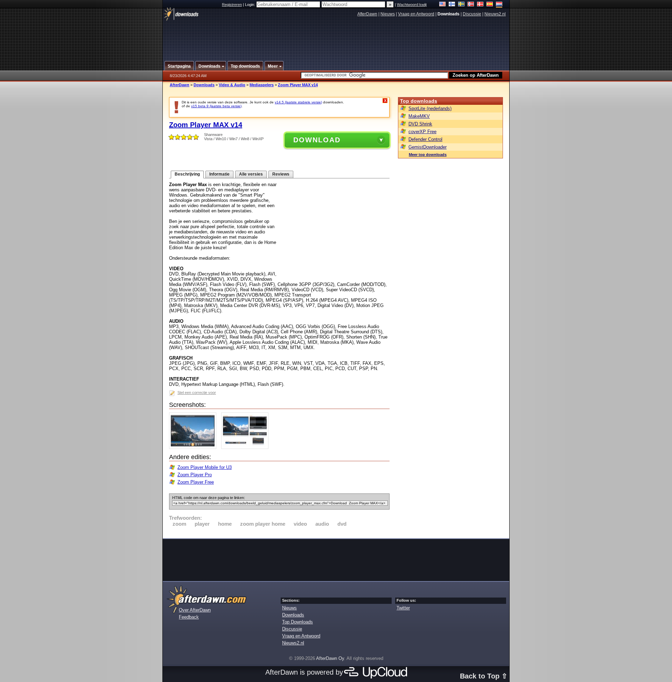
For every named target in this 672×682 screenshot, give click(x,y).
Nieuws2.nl (495, 14)
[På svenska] (461, 5)
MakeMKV (419, 116)
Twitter (403, 608)
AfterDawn (367, 14)
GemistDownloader (427, 147)
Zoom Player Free (195, 482)
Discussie (472, 14)
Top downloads (418, 101)
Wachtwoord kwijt (412, 4)
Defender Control (425, 139)
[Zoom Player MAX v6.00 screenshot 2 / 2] (246, 447)
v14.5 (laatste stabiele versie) (298, 102)
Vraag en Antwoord (416, 14)
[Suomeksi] (452, 5)
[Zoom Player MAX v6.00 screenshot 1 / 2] (194, 447)
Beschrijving (187, 174)
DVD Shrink (420, 124)
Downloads (204, 85)
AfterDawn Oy (330, 658)
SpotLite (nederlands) (429, 108)
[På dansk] (480, 5)
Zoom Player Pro (194, 474)
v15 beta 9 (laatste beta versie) (216, 106)
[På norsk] (471, 5)
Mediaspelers (262, 85)
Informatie (219, 174)
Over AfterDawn (195, 610)
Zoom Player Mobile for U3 (204, 467)
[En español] (489, 5)
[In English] (442, 5)
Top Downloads (297, 622)
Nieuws (387, 14)
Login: (250, 4)
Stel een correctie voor (196, 392)
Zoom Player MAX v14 (298, 85)
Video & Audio (232, 85)
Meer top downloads (428, 154)
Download (317, 140)
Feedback (189, 617)
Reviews (280, 174)
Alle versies (251, 174)
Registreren (232, 4)
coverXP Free (422, 131)
